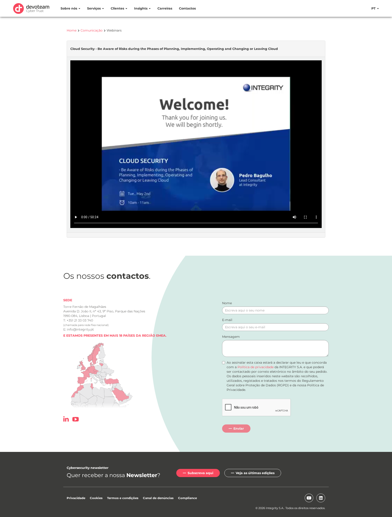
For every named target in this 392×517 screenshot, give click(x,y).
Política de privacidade (256, 367)
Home (71, 30)
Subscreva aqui (200, 473)
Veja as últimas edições (255, 473)
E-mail (227, 320)
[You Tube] (75, 420)
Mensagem (231, 337)
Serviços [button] (94, 8)
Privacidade (76, 498)
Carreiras (164, 8)
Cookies (96, 498)
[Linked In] (67, 420)
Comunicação (92, 30)
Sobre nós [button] (69, 8)
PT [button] (374, 8)
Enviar (238, 428)
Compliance (187, 498)
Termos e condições (122, 498)
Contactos (187, 8)
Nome (227, 303)
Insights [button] (141, 8)
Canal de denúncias (158, 498)
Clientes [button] (118, 8)
